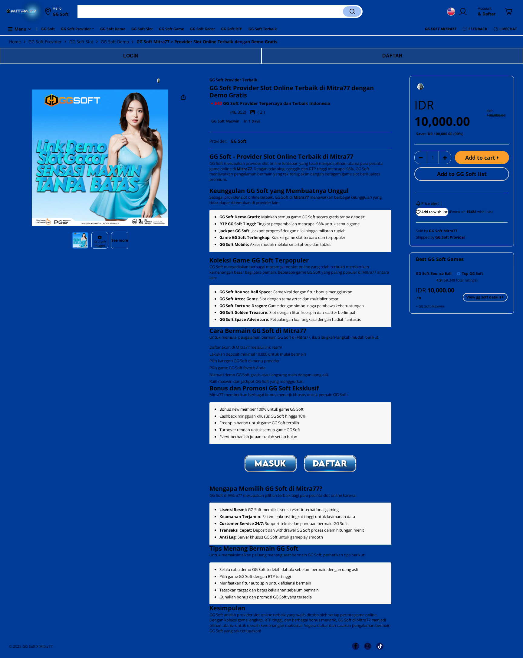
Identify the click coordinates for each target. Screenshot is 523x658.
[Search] (352, 11)
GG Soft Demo (115, 41)
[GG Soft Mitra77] (173, 80)
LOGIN (130, 55)
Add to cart (481, 157)
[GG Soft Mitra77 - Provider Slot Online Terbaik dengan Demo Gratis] (21, 11)
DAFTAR (392, 55)
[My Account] (464, 11)
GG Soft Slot (81, 41)
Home (15, 41)
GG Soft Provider (45, 41)
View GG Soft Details (484, 297)
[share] (183, 97)
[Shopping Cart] (509, 11)
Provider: (227, 141)
